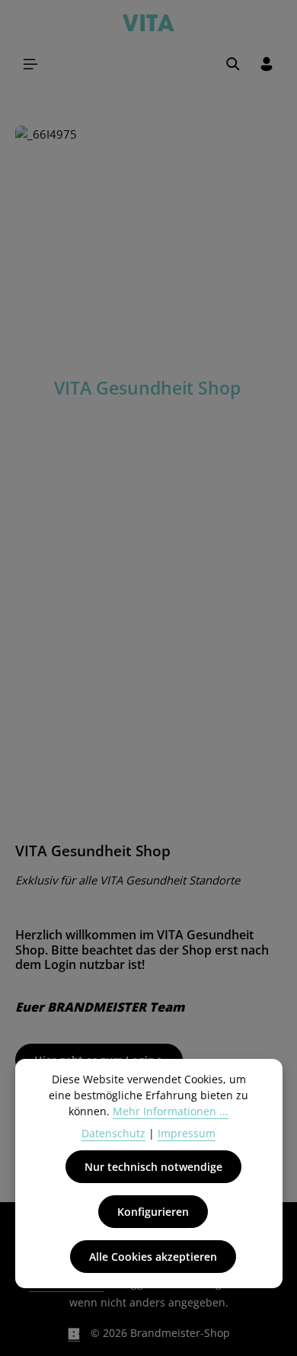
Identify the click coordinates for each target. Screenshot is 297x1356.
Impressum (187, 1133)
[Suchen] (233, 64)
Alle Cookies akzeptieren (153, 1256)
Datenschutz (113, 1133)
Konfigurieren (153, 1211)
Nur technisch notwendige (153, 1166)
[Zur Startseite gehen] (148, 21)
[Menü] (30, 64)
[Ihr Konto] (266, 64)
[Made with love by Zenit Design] (74, 1333)
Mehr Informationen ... (170, 1111)
